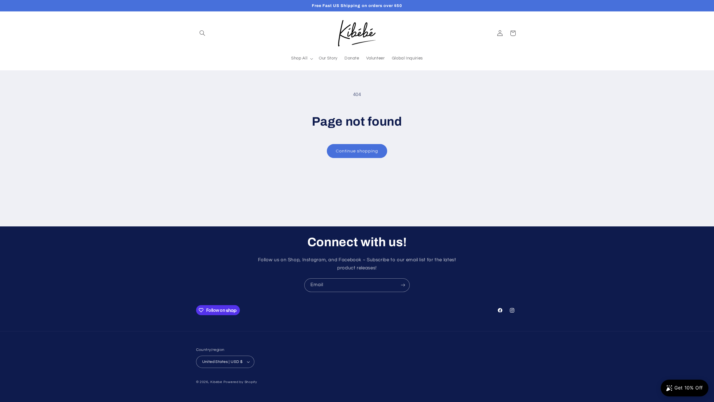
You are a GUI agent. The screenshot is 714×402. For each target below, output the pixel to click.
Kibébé (216, 382)
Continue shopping (357, 151)
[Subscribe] (403, 285)
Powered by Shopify (240, 382)
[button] (202, 33)
